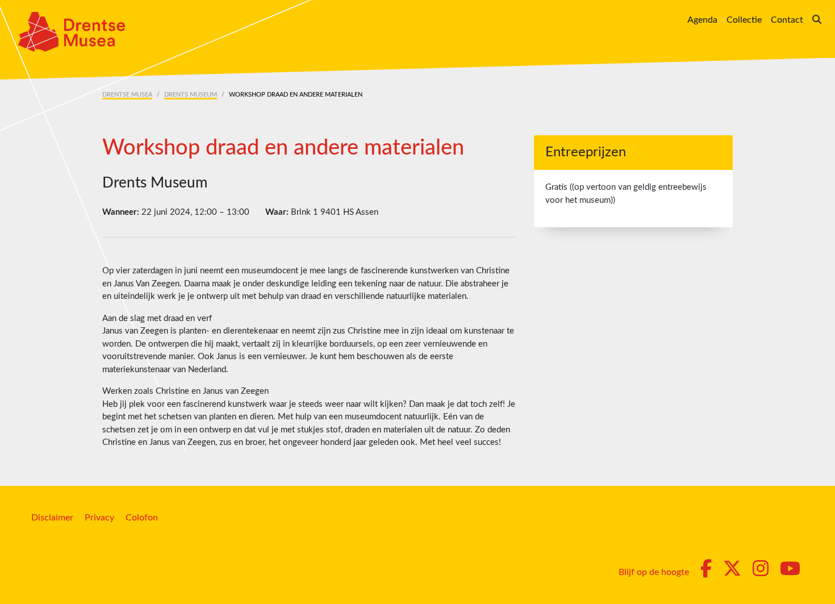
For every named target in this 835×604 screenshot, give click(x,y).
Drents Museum (190, 94)
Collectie (744, 19)
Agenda (702, 19)
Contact (787, 19)
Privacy (99, 517)
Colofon (142, 517)
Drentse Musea (127, 94)
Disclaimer (52, 517)
